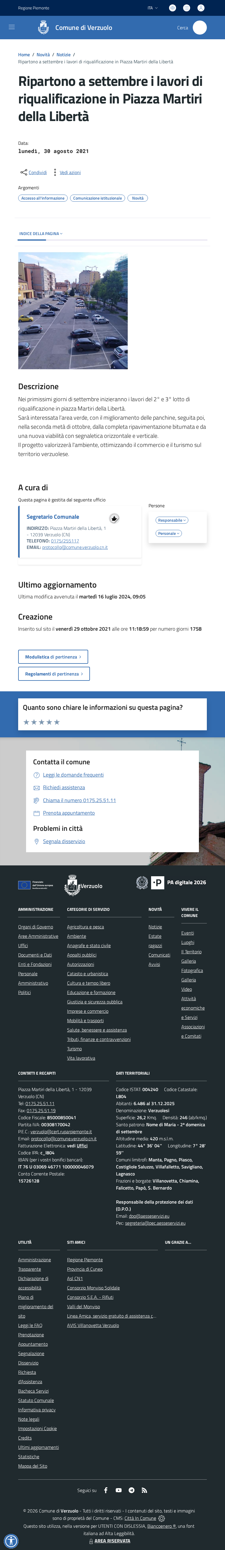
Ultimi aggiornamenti (38, 1447)
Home (24, 54)
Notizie (64, 54)
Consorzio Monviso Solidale (93, 1287)
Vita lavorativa (81, 1057)
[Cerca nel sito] (200, 28)
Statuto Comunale (36, 1400)
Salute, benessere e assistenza (97, 1029)
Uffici (23, 945)
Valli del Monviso (83, 1306)
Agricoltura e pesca (85, 926)
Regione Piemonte (33, 8)
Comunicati (159, 954)
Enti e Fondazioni (35, 964)
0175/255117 (65, 540)
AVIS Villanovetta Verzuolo (93, 1325)
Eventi (187, 932)
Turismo (74, 1048)
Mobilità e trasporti (85, 1020)
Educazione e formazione (91, 992)
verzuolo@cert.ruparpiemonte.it (61, 1131)
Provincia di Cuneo (85, 1268)
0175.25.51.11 (39, 1103)
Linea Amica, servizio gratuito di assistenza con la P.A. (119, 1315)
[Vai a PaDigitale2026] (171, 882)
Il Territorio (191, 951)
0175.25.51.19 (41, 1110)
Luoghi (187, 942)
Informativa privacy (37, 1409)
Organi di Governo (35, 926)
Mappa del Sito (32, 1465)
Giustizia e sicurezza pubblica (94, 1001)
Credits (25, 1437)
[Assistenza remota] (162, 1518)
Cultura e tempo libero (88, 982)
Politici (24, 992)
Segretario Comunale (53, 516)
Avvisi (154, 964)
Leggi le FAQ (30, 1325)
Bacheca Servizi (33, 1390)
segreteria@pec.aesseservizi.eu (155, 1222)
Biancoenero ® (161, 1525)
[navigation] (11, 26)
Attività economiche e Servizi (193, 1008)
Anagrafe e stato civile (89, 945)
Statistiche (28, 1456)
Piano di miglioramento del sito (35, 1306)
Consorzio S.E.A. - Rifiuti (90, 1297)
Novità (43, 54)
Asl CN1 (75, 1278)
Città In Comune (140, 1518)
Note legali (28, 1419)
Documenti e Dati (35, 954)
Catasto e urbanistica (87, 973)
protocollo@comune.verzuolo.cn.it (75, 547)
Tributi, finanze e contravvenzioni (99, 1039)
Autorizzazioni (80, 964)
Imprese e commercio (87, 1011)
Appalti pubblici (81, 954)
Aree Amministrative (38, 936)
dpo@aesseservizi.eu (149, 1215)
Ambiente (76, 936)
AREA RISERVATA (112, 1540)
